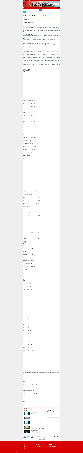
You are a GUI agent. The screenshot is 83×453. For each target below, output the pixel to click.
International (37, 13)
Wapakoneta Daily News (21, 450)
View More (45, 410)
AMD (41, 428)
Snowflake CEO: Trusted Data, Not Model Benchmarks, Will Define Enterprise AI (38, 412)
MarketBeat (32, 428)
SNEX (39, 432)
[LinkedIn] (57, 437)
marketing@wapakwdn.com (53, 446)
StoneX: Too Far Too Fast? (34, 430)
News (30, 13)
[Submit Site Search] (58, 4)
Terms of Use (32, 450)
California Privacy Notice (39, 450)
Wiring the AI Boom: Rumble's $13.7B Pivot (37, 426)
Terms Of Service (47, 437)
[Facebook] (56, 437)
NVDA (42, 428)
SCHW (38, 432)
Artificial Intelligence (36, 428)
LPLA (36, 432)
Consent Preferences (2, 452)
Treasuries (40, 13)
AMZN (48, 412)
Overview (28, 13)
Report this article (25, 408)
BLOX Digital (57, 450)
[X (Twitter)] (54, 437)
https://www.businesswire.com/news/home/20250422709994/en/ (36, 400)
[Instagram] (59, 437)
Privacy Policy (43, 437)
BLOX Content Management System (52, 450)
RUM (43, 428)
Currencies (33, 13)
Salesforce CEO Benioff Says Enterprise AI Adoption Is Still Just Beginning (38, 421)
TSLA (47, 420)
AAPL (47, 413)
